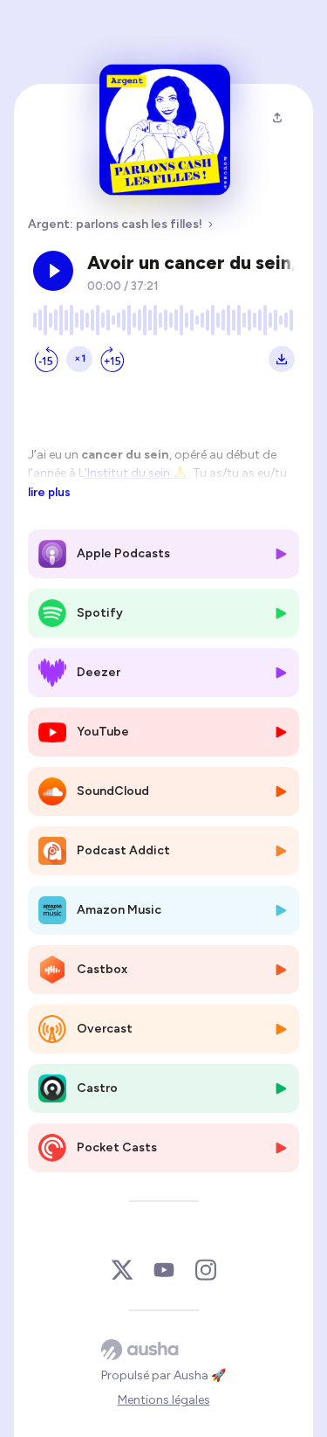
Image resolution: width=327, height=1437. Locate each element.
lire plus (49, 492)
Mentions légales (164, 1399)
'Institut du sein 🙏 (136, 473)
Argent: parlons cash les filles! (115, 224)
